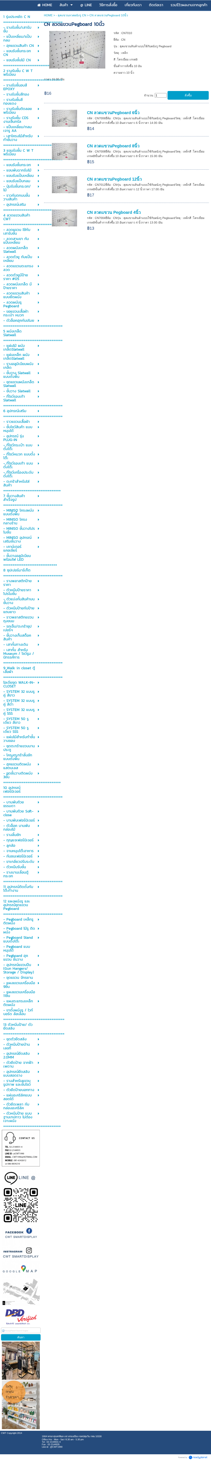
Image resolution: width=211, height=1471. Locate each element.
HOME (48, 15)
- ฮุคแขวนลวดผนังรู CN (71, 15)
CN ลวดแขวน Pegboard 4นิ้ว (114, 212)
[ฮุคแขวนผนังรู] (77, 49)
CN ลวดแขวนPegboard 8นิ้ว (113, 146)
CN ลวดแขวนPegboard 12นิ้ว (114, 179)
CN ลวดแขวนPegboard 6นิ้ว (113, 112)
